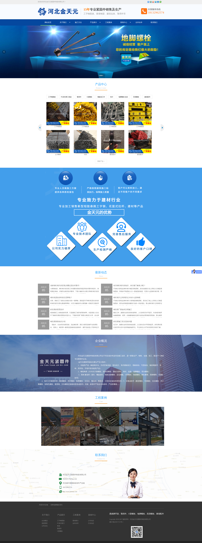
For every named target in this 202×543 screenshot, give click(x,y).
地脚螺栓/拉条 (123, 97)
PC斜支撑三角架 (66, 97)
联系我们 (154, 22)
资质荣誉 (45, 523)
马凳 (50, 154)
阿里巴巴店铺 (43, 505)
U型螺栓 (89, 97)
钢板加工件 (101, 97)
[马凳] (50, 141)
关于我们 (63, 22)
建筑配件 (147, 97)
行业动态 (91, 523)
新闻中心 (123, 22)
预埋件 (79, 97)
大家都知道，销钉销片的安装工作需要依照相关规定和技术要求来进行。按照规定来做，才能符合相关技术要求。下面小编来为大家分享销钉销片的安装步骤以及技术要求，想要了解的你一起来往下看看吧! (74, 291)
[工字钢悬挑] (50, 113)
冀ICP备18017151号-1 (116, 522)
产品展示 (93, 22)
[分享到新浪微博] (153, 2)
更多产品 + (101, 161)
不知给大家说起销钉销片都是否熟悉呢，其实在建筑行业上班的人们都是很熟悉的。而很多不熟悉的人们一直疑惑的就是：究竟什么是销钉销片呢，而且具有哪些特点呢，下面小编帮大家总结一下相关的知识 (137, 291)
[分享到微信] (160, 2)
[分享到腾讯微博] (156, 2)
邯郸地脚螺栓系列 (56, 505)
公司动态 (91, 520)
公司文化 (45, 526)
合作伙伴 (139, 22)
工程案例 (108, 22)
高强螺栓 (136, 97)
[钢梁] (132, 113)
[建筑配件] (78, 141)
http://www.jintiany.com (70, 491)
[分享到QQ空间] (151, 2)
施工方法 (78, 22)
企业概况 (45, 520)
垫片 (111, 97)
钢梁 (132, 126)
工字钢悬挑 (52, 97)
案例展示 (75, 520)
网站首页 (48, 22)
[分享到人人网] (158, 2)
